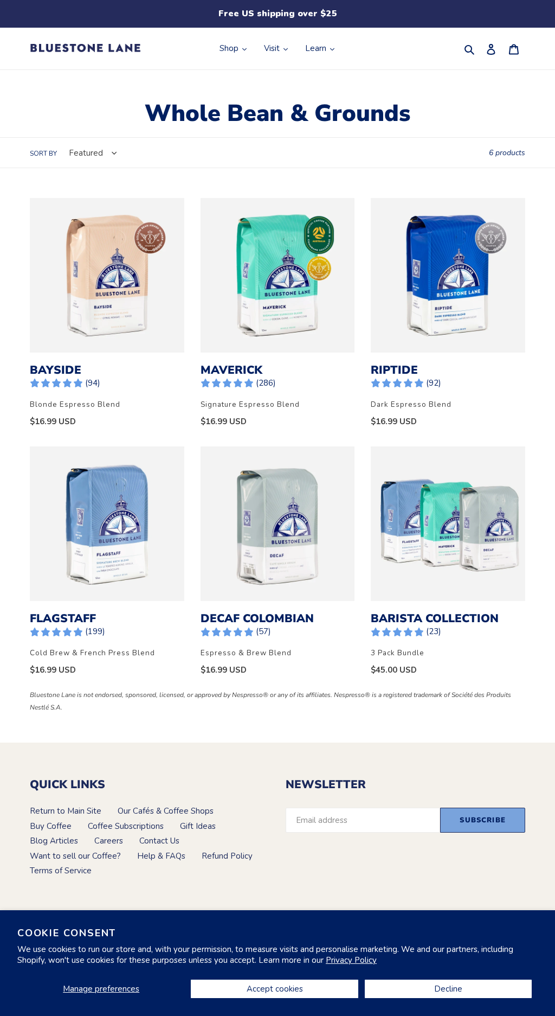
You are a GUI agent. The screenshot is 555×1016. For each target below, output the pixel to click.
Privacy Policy (351, 960)
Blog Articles (54, 840)
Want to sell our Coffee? (75, 856)
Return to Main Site (65, 811)
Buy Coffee (51, 826)
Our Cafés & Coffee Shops (166, 811)
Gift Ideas (198, 826)
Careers (108, 840)
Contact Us (159, 840)
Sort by (43, 153)
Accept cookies (275, 988)
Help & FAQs (161, 856)
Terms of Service (61, 870)
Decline (448, 988)
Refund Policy (227, 856)
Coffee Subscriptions (126, 826)
